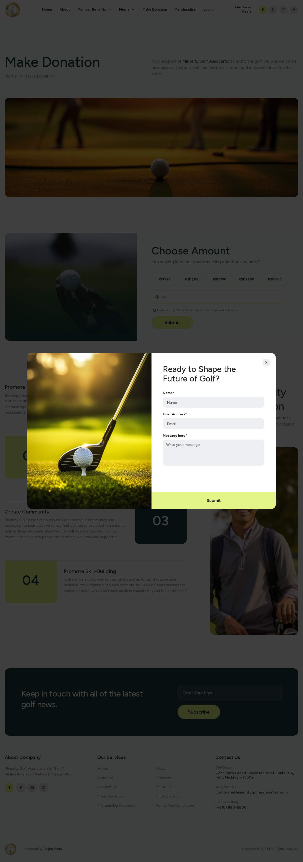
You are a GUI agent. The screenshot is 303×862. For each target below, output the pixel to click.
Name (168, 393)
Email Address (175, 414)
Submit (214, 500)
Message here (175, 436)
